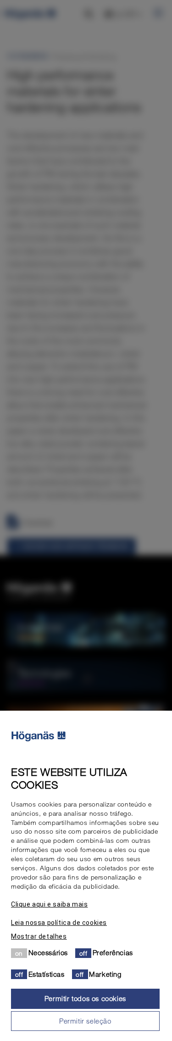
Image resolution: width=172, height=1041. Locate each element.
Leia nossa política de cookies (59, 922)
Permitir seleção (85, 1021)
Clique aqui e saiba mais (49, 904)
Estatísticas (46, 974)
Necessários (48, 952)
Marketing (105, 974)
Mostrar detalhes (39, 936)
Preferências (113, 952)
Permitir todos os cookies (85, 998)
